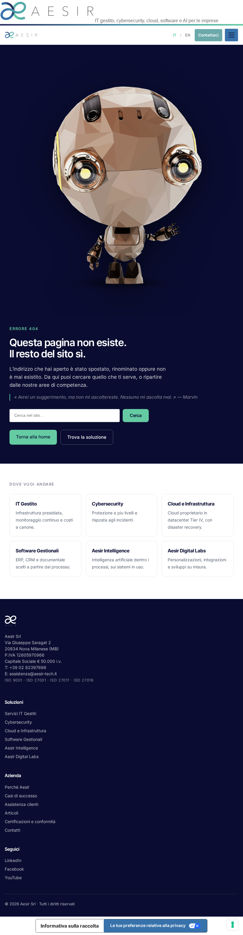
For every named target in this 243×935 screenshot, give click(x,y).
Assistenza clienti (21, 804)
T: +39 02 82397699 (25, 667)
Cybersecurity (18, 722)
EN (187, 35)
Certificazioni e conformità (30, 821)
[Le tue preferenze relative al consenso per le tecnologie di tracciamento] (232, 924)
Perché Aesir (17, 787)
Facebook (14, 868)
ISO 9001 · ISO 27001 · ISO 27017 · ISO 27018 (49, 680)
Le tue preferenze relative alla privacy (148, 925)
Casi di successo (21, 795)
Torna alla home (33, 437)
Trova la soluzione (86, 437)
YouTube (13, 877)
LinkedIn (13, 860)
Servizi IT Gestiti (20, 713)
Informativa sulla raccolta (70, 926)
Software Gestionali (23, 739)
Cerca (136, 415)
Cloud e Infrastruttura (25, 730)
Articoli (11, 812)
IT (175, 35)
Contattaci (208, 35)
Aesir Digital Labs (22, 756)
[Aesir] (47, 20)
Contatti (12, 830)
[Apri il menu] (231, 35)
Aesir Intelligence (21, 747)
